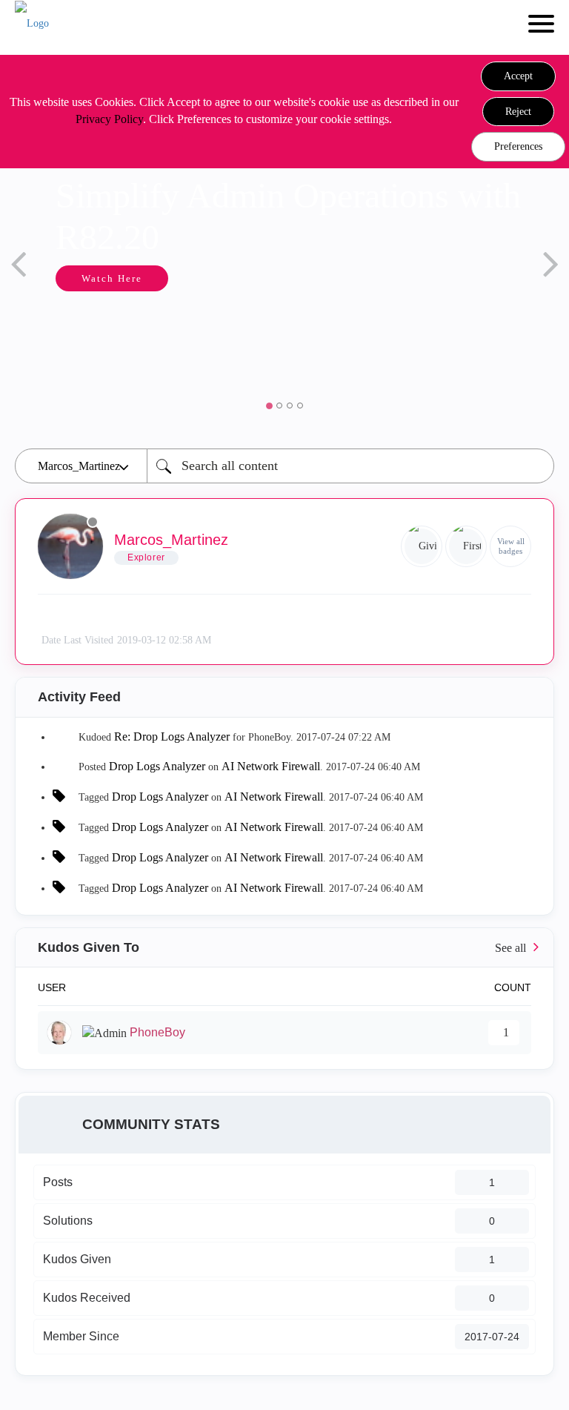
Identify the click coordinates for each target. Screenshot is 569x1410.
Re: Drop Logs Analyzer (172, 736)
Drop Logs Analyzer (157, 766)
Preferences (518, 146)
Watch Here (111, 278)
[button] (518, 76)
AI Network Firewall (271, 766)
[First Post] (466, 546)
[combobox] (350, 466)
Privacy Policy (109, 119)
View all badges (511, 546)
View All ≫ (284, 947)
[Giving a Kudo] (421, 546)
